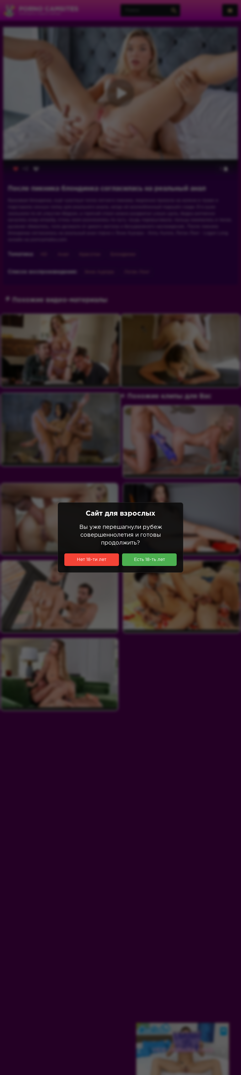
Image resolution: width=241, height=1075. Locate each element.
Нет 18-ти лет (91, 560)
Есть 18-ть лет (149, 560)
